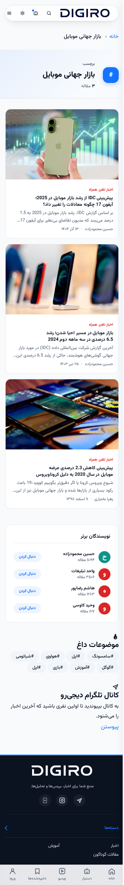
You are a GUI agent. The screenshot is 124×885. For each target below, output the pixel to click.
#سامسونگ (102, 656)
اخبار (115, 846)
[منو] (9, 13)
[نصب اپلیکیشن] (45, 800)
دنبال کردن (27, 557)
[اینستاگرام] (62, 800)
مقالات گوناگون (106, 854)
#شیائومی (25, 656)
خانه (114, 36)
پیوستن (110, 726)
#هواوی (53, 656)
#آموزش (82, 667)
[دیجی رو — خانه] (85, 13)
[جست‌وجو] (49, 13)
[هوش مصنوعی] (35, 13)
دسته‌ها (111, 827)
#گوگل (107, 667)
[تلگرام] (79, 800)
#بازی (58, 667)
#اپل (76, 656)
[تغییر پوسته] (22, 13)
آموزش (54, 846)
